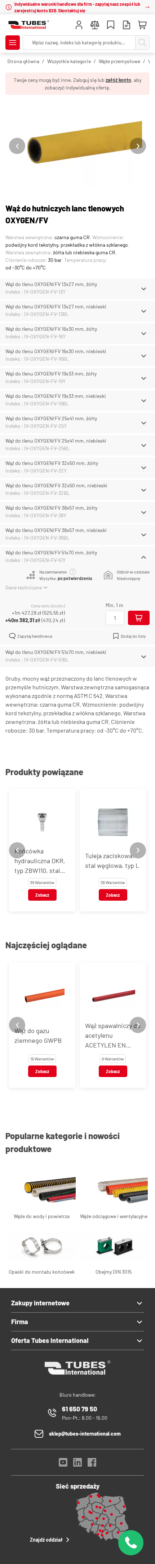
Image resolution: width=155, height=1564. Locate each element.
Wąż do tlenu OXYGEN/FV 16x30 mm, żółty (51, 329)
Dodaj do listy (133, 635)
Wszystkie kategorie (69, 61)
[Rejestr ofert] (126, 26)
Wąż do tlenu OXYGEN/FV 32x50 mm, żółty (51, 463)
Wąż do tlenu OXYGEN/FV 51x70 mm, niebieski (55, 652)
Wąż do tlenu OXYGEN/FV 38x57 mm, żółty (51, 508)
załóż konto (118, 80)
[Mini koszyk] (142, 25)
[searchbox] (79, 42)
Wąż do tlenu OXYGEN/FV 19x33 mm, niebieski (55, 396)
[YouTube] (63, 1464)
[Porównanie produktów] (95, 26)
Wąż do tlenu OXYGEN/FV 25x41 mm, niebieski (55, 441)
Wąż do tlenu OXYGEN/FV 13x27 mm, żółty (51, 284)
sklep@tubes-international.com (85, 1434)
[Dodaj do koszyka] (139, 618)
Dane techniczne (23, 587)
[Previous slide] (17, 146)
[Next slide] (138, 146)
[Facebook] (92, 1464)
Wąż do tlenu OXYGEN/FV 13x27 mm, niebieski (55, 306)
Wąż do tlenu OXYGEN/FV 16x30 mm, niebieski (55, 351)
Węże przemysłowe (119, 61)
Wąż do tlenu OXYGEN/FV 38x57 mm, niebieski (56, 530)
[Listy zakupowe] (110, 26)
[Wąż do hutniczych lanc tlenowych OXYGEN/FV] (77, 146)
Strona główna (23, 61)
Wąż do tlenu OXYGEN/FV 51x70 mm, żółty (51, 552)
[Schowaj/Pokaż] (144, 289)
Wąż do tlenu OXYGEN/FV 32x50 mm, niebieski (56, 485)
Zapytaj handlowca (34, 635)
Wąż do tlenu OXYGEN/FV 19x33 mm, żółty (51, 373)
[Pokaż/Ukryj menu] (12, 42)
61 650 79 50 (79, 1409)
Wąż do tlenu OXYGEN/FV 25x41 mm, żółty (51, 418)
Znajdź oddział (46, 1540)
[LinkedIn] (77, 1464)
